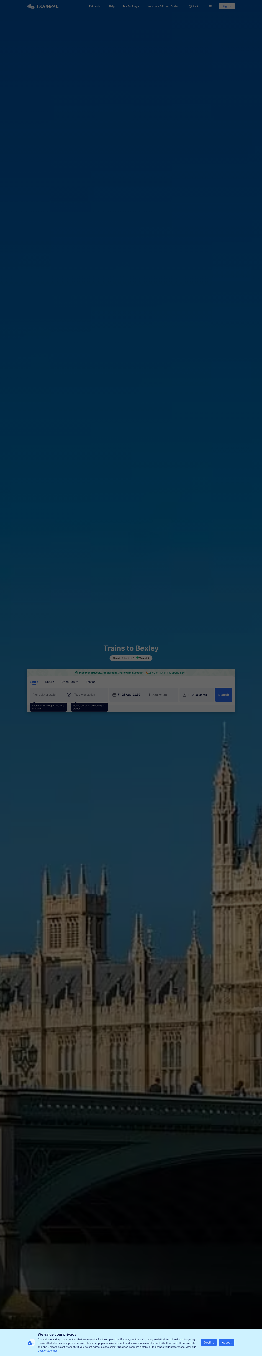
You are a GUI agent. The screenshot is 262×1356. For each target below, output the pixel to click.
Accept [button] (227, 1342)
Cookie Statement (48, 1350)
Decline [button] (209, 1342)
